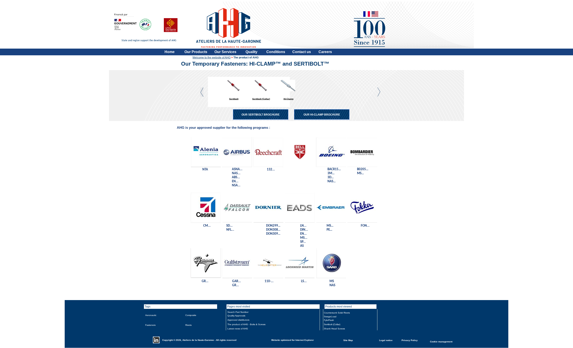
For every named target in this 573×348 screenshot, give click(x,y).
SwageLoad (330, 316)
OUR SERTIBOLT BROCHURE (261, 114)
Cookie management (441, 341)
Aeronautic (150, 315)
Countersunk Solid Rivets (337, 312)
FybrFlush (329, 320)
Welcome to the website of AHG (211, 57)
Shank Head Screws (334, 328)
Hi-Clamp (288, 98)
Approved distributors (238, 320)
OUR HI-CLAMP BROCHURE (322, 114)
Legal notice (386, 340)
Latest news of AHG (237, 328)
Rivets (188, 325)
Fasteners (150, 325)
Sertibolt (233, 98)
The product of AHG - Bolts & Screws (246, 324)
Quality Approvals (236, 315)
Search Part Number (237, 312)
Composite (190, 315)
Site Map (348, 340)
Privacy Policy (410, 340)
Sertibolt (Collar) (261, 98)
